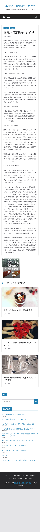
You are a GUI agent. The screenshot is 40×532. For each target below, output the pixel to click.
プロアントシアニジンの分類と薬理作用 (14, 450)
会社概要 (20, 478)
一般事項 (6, 28)
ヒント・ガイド (12, 478)
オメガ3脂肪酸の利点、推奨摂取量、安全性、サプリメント (20, 429)
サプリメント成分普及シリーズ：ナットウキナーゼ (17, 441)
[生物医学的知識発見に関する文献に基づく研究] (20, 356)
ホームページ (8, 476)
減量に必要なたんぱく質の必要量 (18, 310)
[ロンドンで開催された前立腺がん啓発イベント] (20, 321)
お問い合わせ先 (28, 478)
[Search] (36, 401)
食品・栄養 (17, 476)
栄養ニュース (6, 455)
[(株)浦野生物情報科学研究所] (4, 16)
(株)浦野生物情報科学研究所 (20, 5)
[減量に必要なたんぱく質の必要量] (20, 289)
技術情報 (13, 28)
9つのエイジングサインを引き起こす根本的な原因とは (18, 460)
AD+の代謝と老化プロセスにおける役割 (14, 445)
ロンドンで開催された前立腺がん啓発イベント (20, 343)
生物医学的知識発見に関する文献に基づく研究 (20, 378)
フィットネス (24, 476)
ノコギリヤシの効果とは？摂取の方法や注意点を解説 (18, 424)
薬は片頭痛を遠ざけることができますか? (14, 419)
